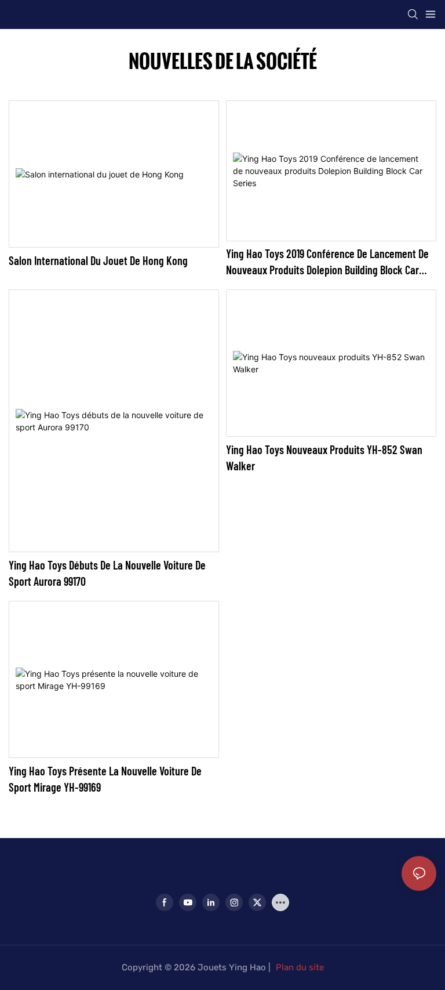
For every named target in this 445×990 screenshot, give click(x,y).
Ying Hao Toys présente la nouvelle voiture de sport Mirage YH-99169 (105, 779)
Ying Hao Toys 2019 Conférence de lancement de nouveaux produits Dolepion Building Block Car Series (327, 262)
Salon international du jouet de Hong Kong (98, 260)
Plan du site (300, 967)
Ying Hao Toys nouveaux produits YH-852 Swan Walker (324, 458)
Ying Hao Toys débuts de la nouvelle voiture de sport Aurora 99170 (107, 573)
